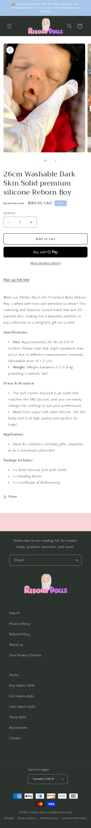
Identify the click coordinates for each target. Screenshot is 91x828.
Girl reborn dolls (21, 696)
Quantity (9, 213)
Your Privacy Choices (25, 655)
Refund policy (49, 818)
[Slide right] (56, 161)
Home (13, 675)
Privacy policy (27, 818)
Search (14, 613)
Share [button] (12, 497)
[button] (9, 26)
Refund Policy (19, 634)
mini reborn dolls (22, 707)
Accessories (18, 728)
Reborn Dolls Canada (43, 812)
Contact (15, 738)
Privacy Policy (19, 624)
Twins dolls (17, 717)
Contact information (74, 818)
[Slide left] (35, 161)
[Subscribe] (76, 560)
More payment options (46, 263)
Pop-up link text (16, 280)
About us (16, 645)
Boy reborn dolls (22, 686)
